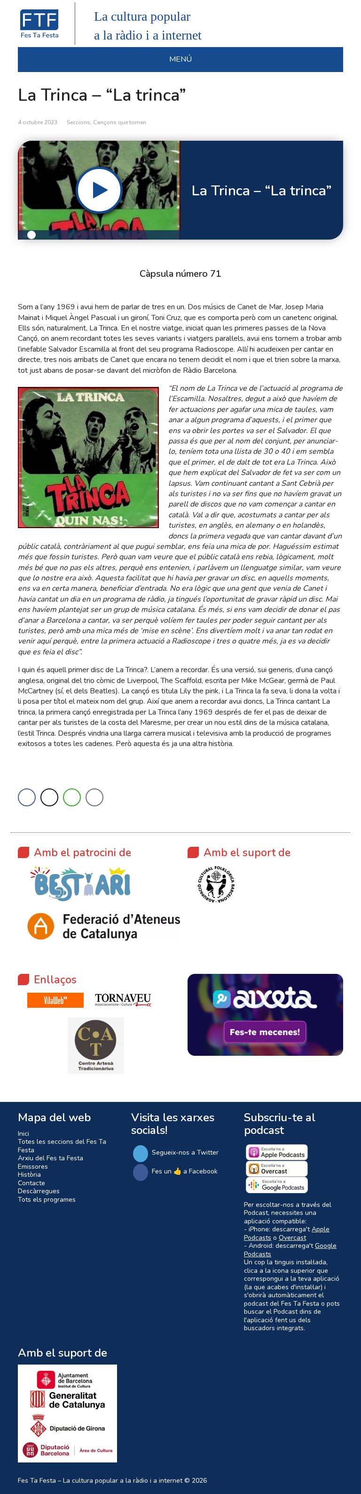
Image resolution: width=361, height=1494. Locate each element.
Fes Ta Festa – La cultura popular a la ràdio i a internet (100, 1480)
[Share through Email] (94, 797)
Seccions (78, 122)
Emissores (33, 1166)
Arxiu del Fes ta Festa (50, 1158)
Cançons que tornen (119, 122)
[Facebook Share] (27, 797)
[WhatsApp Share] (72, 797)
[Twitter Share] (49, 797)
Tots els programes (47, 1199)
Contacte (31, 1183)
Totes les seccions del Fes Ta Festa (62, 1146)
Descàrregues (39, 1191)
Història (29, 1174)
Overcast (292, 1237)
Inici (23, 1133)
